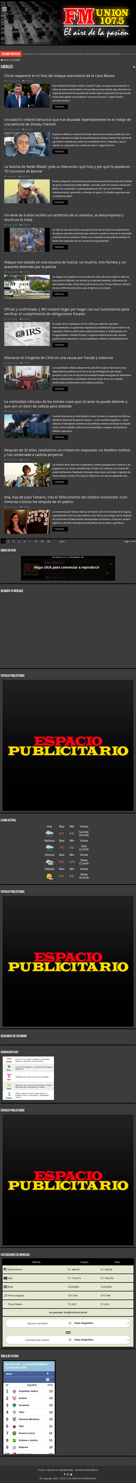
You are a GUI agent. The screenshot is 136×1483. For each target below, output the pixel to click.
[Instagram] (67, 1474)
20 (42, 541)
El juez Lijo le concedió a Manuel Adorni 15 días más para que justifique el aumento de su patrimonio (72, 54)
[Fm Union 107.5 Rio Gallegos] (68, 23)
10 (35, 541)
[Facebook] (64, 1474)
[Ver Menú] (4, 9)
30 (48, 541)
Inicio (6, 60)
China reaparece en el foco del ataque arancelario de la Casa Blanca (59, 76)
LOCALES (29, 81)
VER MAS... (60, 107)
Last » (62, 541)
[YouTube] (71, 1474)
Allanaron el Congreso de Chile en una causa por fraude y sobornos (58, 358)
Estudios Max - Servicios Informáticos (79, 1470)
